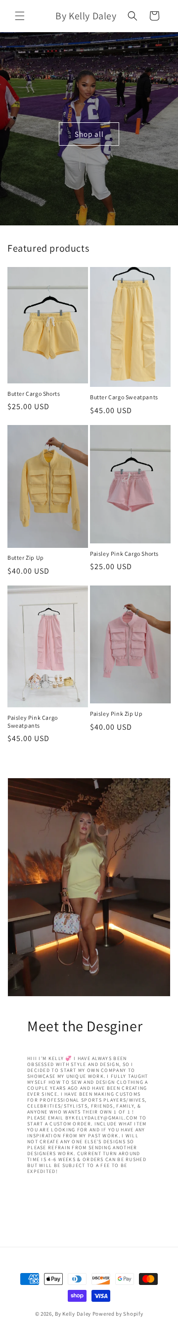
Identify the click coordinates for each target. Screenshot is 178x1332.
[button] (20, 16)
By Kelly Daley (73, 1313)
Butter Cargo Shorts (33, 393)
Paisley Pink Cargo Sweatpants (32, 721)
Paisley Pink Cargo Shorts (124, 553)
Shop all (89, 133)
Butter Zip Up (25, 557)
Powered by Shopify (117, 1313)
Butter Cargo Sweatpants (124, 397)
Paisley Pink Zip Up (116, 713)
